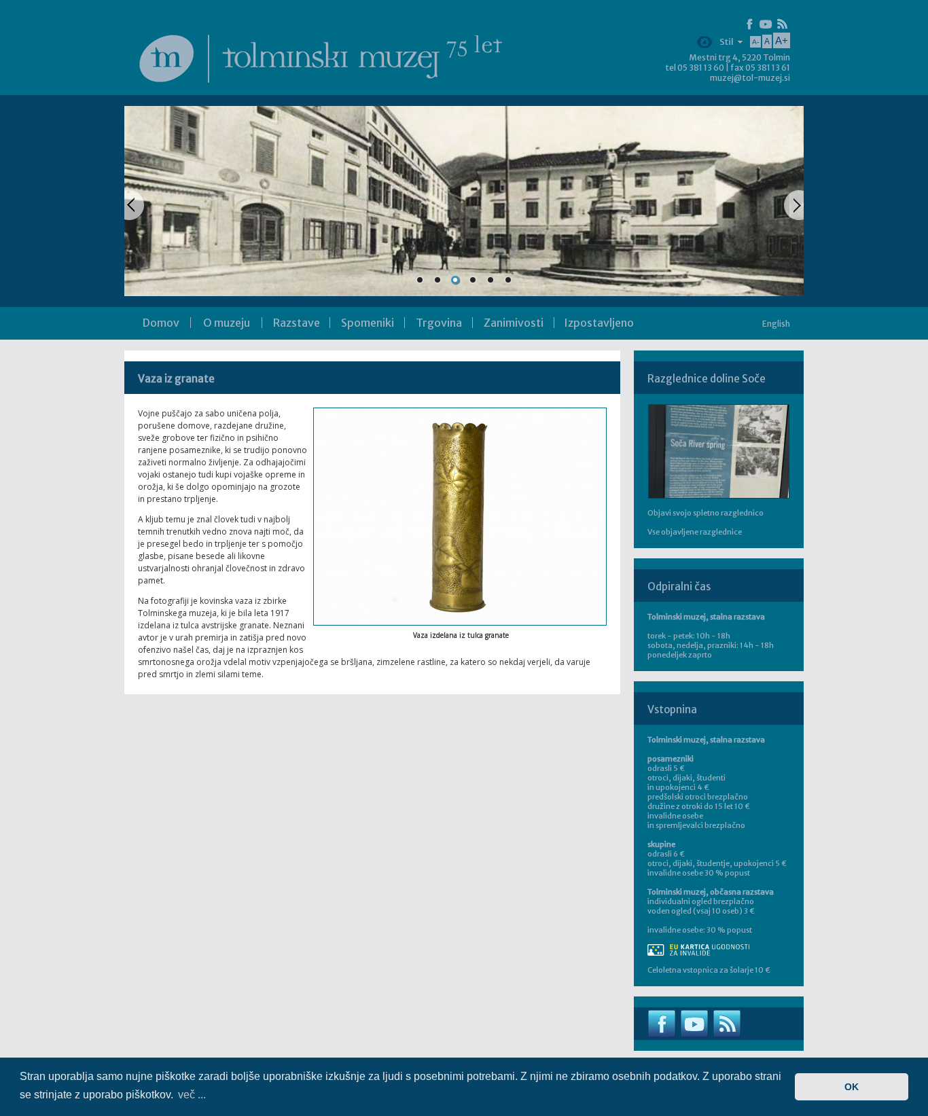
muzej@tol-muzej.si (750, 78)
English (776, 324)
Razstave (296, 322)
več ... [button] (192, 1094)
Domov (161, 322)
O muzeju (226, 322)
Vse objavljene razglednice (694, 532)
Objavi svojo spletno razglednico (705, 513)
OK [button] (851, 1086)
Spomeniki (367, 322)
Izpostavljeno (599, 322)
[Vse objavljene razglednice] (718, 451)
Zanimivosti (513, 322)
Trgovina (439, 322)
